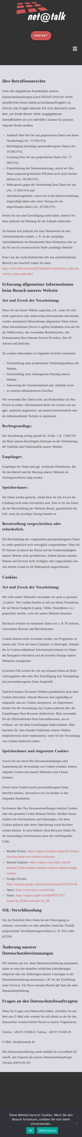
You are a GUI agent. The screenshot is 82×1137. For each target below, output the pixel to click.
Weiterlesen (47, 1130)
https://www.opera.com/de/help (35, 890)
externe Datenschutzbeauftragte (53, 1057)
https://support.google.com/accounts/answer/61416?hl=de (42, 884)
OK (30, 1130)
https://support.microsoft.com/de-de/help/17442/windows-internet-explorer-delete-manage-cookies (42, 868)
